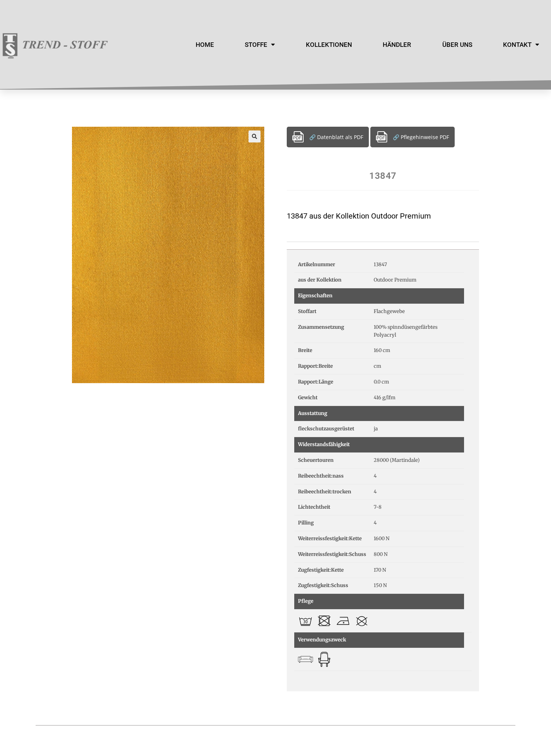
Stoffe (256, 44)
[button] (255, 136)
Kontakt (517, 44)
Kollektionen (329, 44)
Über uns (457, 44)
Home (205, 44)
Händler (397, 44)
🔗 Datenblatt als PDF (336, 137)
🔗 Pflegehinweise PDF (421, 137)
